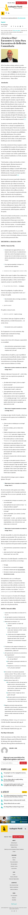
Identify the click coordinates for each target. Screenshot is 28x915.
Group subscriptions (14, 862)
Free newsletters (14, 895)
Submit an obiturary (14, 889)
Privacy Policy (16, 907)
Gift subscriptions (14, 864)
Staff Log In (14, 904)
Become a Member (21, 3)
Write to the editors (16, 30)
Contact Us (25, 907)
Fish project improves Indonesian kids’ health (14, 800)
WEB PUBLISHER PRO (15, 908)
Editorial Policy (14, 847)
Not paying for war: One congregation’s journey (15, 773)
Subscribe (9, 2)
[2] (18, 175)
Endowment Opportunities (14, 879)
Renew (13, 2)
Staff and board (14, 843)
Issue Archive (14, 868)
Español (3, 22)
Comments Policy (21, 907)
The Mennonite (21, 18)
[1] (25, 119)
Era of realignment (8, 776)
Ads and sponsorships (14, 885)
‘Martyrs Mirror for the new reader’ (12, 803)
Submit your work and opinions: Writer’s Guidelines (14, 849)
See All (24, 769)
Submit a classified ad (14, 887)
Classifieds (14, 900)
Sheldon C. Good (13, 748)
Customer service (14, 866)
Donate (14, 874)
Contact (14, 851)
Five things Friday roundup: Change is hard (14, 806)
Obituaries (14, 897)
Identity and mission (14, 845)
